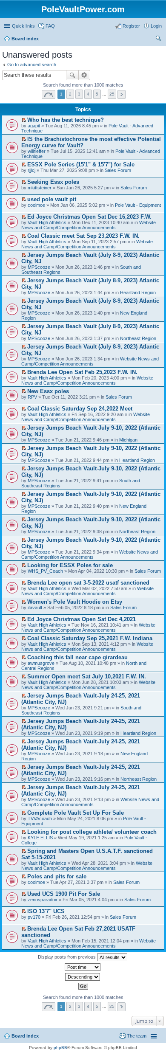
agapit (34, 125)
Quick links (23, 25)
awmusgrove (41, 663)
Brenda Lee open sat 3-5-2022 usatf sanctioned (88, 582)
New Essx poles (48, 391)
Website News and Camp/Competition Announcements (88, 225)
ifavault (35, 607)
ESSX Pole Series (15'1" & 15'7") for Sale (81, 164)
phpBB (60, 1047)
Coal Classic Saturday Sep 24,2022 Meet (79, 408)
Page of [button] (48, 94)
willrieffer (37, 151)
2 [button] (70, 94)
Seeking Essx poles (53, 182)
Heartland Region (138, 292)
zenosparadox (42, 899)
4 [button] (88, 94)
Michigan (128, 439)
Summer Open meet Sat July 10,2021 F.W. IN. (86, 676)
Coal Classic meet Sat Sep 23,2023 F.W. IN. (83, 236)
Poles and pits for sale (56, 876)
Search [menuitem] (158, 39)
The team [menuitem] (136, 1035)
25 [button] (111, 94)
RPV (32, 396)
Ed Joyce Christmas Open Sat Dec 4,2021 (81, 619)
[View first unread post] (23, 120)
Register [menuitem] (131, 25)
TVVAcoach (40, 818)
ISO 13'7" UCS (46, 911)
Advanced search (84, 75)
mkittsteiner (40, 187)
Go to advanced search (31, 64)
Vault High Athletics (47, 222)
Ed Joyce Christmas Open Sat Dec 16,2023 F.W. (89, 217)
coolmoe (36, 205)
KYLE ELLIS (40, 837)
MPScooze (39, 267)
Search (72, 75)
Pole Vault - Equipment (138, 205)
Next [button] (121, 94)
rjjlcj (31, 170)
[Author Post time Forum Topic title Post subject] (83, 967)
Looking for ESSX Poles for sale (70, 565)
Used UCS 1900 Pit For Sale (63, 894)
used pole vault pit (51, 199)
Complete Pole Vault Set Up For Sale (75, 813)
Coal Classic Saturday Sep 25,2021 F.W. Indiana (89, 638)
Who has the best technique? (65, 120)
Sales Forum (118, 170)
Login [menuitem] (156, 25)
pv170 (34, 917)
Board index (25, 1035)
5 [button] (97, 94)
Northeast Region (138, 338)
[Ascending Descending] (83, 977)
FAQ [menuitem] (50, 25)
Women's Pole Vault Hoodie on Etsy (74, 602)
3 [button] (79, 94)
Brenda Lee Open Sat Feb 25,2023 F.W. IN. (82, 372)
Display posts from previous (67, 956)
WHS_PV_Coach (45, 571)
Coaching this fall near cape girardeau (77, 657)
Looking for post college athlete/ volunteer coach (92, 832)
